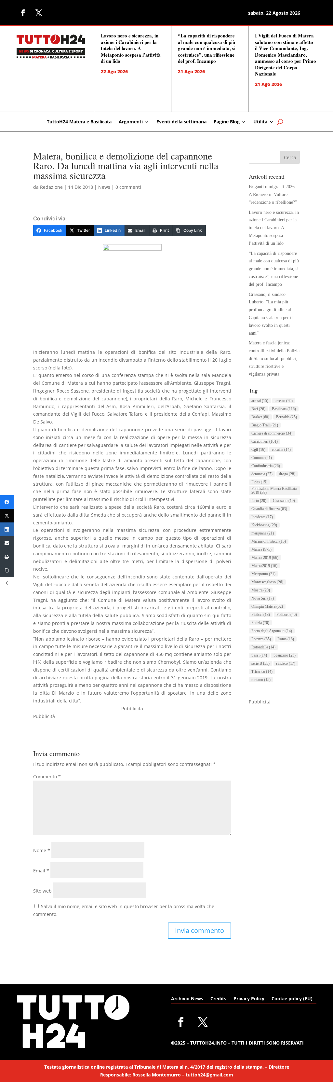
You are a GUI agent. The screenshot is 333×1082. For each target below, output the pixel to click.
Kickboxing (264, 525)
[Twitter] (7, 515)
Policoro (286, 614)
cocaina (281, 449)
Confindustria (265, 466)
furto (258, 500)
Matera (261, 549)
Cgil (258, 449)
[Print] (7, 556)
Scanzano (284, 655)
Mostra (260, 590)
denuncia (262, 474)
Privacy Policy (248, 999)
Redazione (51, 187)
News (104, 187)
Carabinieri (264, 441)
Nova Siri (262, 598)
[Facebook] (7, 502)
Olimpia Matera (267, 606)
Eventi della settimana (181, 122)
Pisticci (260, 614)
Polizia (260, 622)
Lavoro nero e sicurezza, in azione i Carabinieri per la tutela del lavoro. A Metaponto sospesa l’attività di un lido (131, 48)
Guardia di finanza (269, 508)
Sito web (42, 891)
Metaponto (263, 574)
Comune (261, 457)
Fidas (259, 482)
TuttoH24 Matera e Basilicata (79, 122)
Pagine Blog (227, 122)
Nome (41, 850)
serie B (260, 663)
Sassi (259, 655)
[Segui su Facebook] (23, 12)
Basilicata (284, 409)
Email (41, 870)
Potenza (261, 639)
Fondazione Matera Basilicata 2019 (274, 490)
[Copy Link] (7, 570)
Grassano (284, 500)
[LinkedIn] (7, 529)
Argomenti (131, 122)
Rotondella (263, 647)
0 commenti (128, 187)
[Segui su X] (38, 12)
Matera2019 (264, 565)
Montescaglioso (267, 582)
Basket (260, 417)
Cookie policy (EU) (292, 999)
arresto (284, 400)
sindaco (285, 663)
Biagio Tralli (264, 425)
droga (287, 474)
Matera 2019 (264, 557)
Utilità (260, 122)
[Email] (7, 543)
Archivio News (187, 999)
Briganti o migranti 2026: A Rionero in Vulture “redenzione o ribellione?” (273, 194)
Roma (285, 639)
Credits (218, 999)
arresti (259, 400)
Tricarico (262, 671)
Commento (47, 776)
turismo (261, 679)
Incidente (262, 517)
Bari (258, 409)
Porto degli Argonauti (271, 631)
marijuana (262, 533)
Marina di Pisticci (268, 541)
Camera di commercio (271, 433)
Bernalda (286, 417)
